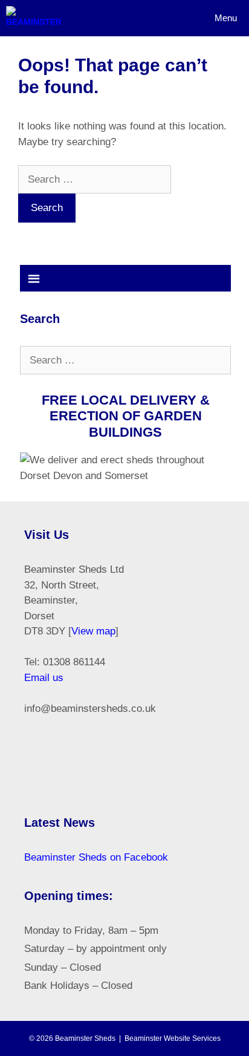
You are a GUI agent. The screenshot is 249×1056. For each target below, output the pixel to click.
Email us (43, 677)
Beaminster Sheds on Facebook (96, 857)
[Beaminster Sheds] (34, 18)
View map (93, 631)
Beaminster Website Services (172, 1038)
